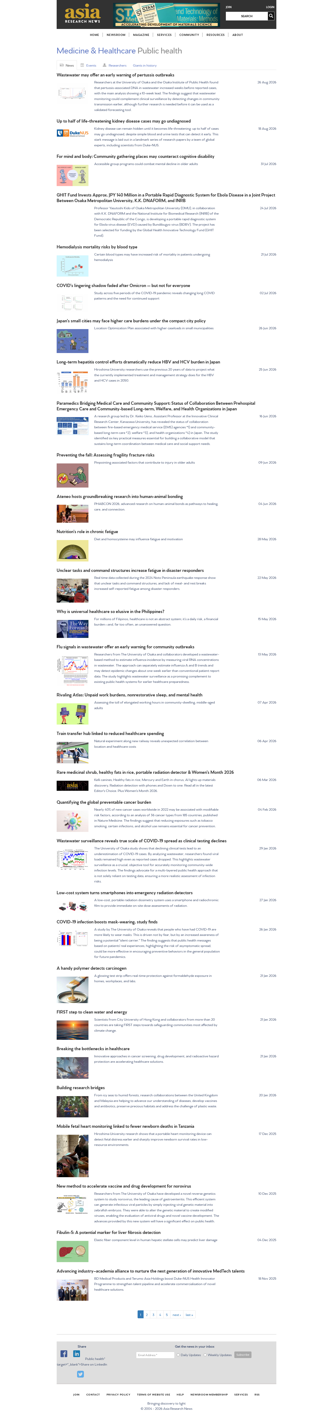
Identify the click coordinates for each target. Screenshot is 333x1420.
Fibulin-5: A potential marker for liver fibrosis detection (109, 1232)
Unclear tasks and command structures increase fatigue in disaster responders (130, 570)
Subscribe (242, 1354)
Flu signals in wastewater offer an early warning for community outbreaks (125, 646)
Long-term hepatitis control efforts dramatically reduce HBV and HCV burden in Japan (138, 361)
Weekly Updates (220, 1354)
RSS (257, 1394)
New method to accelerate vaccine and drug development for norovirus (124, 1185)
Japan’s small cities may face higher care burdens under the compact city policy (131, 320)
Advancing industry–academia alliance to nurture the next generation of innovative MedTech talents (151, 1270)
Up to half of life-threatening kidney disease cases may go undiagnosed (124, 120)
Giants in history (145, 65)
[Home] (83, 13)
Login (270, 7)
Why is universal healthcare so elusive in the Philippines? (110, 611)
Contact (93, 1394)
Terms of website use (153, 1394)
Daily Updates (191, 1354)
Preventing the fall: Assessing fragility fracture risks (106, 454)
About (237, 34)
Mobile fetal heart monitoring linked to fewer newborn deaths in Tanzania (125, 1126)
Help (180, 1394)
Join (229, 7)
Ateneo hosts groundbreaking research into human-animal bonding (120, 496)
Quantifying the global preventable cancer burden (104, 801)
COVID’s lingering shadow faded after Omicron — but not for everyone (123, 285)
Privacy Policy (119, 1394)
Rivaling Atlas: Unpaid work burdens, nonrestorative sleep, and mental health (130, 694)
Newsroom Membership (209, 1394)
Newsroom (116, 34)
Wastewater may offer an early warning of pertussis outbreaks (115, 74)
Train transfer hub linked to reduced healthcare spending (110, 733)
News (70, 65)
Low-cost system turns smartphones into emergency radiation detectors (125, 892)
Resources (216, 34)
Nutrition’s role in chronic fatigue (87, 531)
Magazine (141, 34)
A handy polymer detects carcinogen (91, 967)
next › (177, 1314)
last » (189, 1314)
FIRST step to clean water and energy (92, 1011)
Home (94, 34)
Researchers (117, 65)
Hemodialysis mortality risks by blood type (97, 246)
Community (189, 34)
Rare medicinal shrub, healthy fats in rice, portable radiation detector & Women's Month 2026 (145, 772)
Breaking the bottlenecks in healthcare (93, 1048)
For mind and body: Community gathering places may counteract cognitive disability (135, 156)
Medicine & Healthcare (96, 50)
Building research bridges (81, 1087)
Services (164, 34)
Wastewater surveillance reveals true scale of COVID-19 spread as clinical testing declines (142, 840)
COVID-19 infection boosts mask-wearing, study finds (107, 921)
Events (91, 65)
